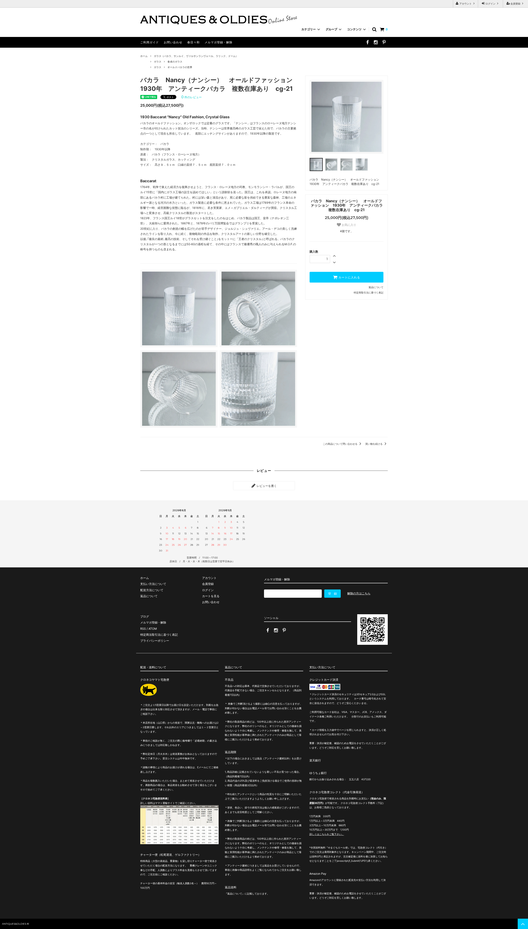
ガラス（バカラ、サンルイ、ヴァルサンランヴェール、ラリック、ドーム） (196, 56)
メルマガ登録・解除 (218, 42)
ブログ (144, 616)
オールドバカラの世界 (179, 67)
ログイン (490, 3)
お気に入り (348, 224)
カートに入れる (348, 277)
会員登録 (515, 3)
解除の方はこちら (358, 593)
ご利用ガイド (149, 42)
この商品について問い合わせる (340, 443)
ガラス (157, 61)
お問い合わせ (173, 42)
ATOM (152, 628)
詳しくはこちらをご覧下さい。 (326, 834)
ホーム (144, 56)
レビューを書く (266, 485)
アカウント (465, 3)
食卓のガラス (174, 61)
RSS (143, 628)
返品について (376, 287)
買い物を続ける (374, 443)
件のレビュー (191, 97)
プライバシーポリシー (154, 640)
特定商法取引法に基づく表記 (159, 634)
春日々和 (193, 42)
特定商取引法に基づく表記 (368, 292)
